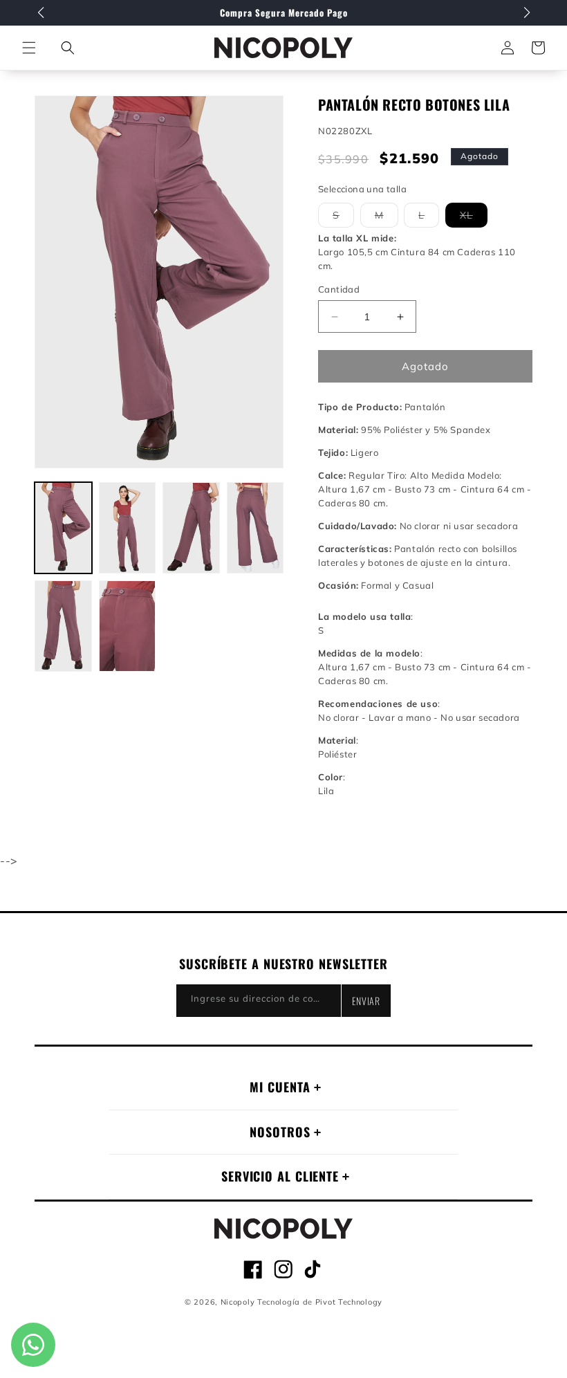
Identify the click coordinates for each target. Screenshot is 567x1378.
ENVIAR (366, 1000)
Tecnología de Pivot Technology (319, 1302)
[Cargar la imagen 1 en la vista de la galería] (63, 527)
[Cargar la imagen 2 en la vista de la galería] (127, 527)
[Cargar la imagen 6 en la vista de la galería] (127, 626)
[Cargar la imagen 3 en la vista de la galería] (191, 527)
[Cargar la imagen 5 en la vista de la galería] (63, 626)
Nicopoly (238, 1302)
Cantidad (339, 289)
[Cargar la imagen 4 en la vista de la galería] (255, 527)
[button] (68, 48)
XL (473, 218)
